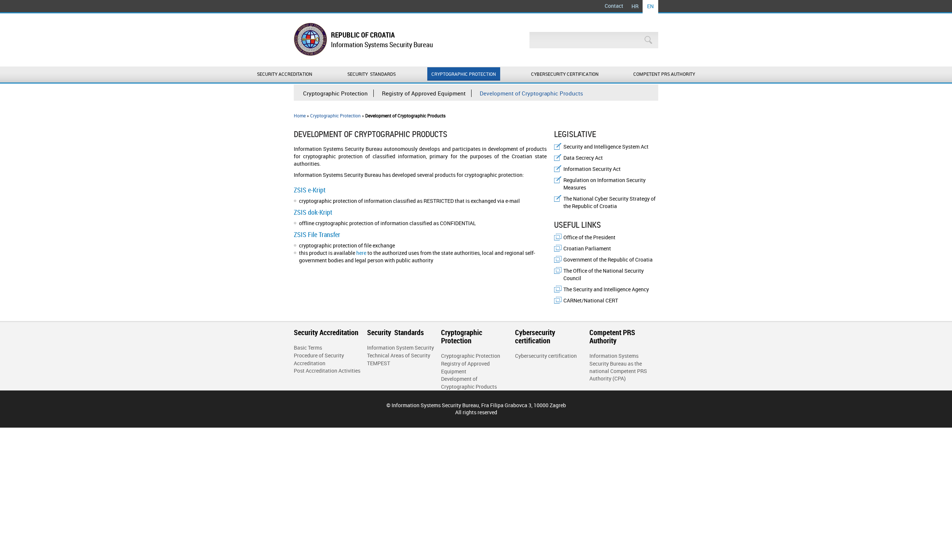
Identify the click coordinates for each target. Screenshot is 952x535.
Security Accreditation (284, 74)
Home (300, 116)
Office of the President (589, 237)
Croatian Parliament (587, 248)
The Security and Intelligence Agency (606, 289)
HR (635, 6)
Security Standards (372, 74)
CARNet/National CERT (590, 300)
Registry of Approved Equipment (424, 93)
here (361, 252)
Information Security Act (592, 168)
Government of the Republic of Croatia (608, 259)
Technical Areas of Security (398, 355)
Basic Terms (308, 347)
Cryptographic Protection (463, 74)
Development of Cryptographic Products (531, 93)
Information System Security (400, 347)
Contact (614, 5)
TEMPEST (378, 363)
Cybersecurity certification (565, 74)
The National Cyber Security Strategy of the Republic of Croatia (609, 202)
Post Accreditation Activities (327, 370)
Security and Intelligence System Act (606, 146)
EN (650, 6)
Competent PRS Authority (664, 74)
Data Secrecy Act (583, 157)
